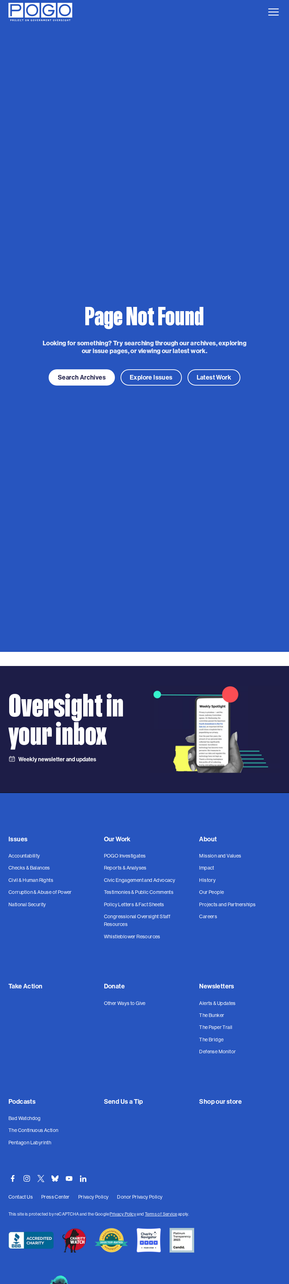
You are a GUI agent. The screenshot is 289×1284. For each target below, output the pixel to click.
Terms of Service (161, 1214)
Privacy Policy (123, 1214)
